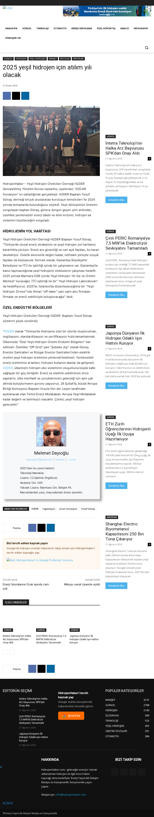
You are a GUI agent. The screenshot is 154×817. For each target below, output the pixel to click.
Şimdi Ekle (74, 715)
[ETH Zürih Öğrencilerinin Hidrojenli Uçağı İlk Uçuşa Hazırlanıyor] (128, 407)
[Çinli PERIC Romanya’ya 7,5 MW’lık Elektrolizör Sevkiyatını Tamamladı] (51, 621)
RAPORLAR (78, 58)
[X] (138, 3)
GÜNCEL (8, 58)
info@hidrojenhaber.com (71, 794)
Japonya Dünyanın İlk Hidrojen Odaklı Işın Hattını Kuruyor (84, 639)
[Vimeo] (143, 3)
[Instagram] (132, 3)
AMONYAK (112, 517)
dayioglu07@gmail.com (39, 459)
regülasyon (49, 508)
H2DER (8, 368)
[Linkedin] (25, 96)
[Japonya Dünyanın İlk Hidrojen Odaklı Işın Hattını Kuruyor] (85, 621)
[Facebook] (126, 3)
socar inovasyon (68, 508)
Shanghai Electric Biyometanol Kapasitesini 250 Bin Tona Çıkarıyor (124, 531)
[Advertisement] (128, 77)
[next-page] (11, 652)
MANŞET (53, 58)
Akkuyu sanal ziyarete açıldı (82, 584)
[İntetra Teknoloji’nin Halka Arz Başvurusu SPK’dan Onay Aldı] (18, 621)
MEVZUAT (65, 58)
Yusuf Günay (88, 508)
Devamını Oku (116, 199)
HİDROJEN (21, 58)
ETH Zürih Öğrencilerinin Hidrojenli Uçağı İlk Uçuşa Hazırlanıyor (128, 431)
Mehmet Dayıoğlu (51, 453)
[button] (146, 47)
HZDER (9, 331)
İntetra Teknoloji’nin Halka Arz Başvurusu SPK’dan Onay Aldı (17, 639)
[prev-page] (5, 652)
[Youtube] (149, 3)
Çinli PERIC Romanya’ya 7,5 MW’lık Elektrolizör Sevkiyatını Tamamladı (51, 639)
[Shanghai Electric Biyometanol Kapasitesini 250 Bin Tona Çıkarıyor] (128, 507)
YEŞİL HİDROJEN (38, 58)
